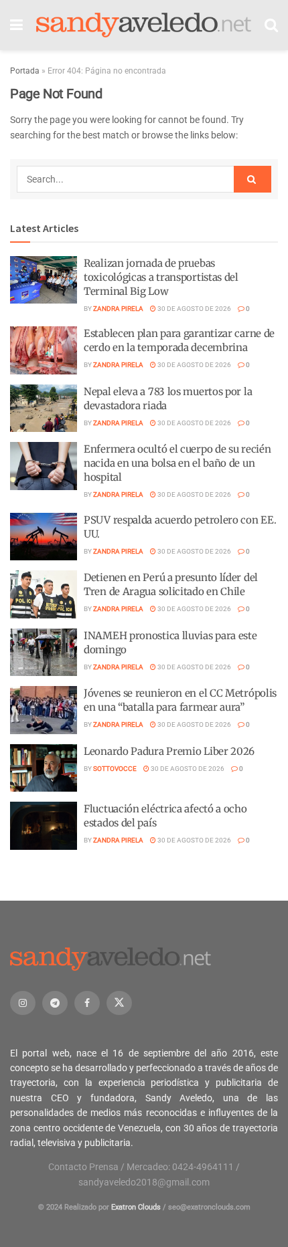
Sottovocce (115, 768)
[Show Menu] (16, 25)
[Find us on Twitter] (119, 1003)
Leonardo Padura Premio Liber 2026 (169, 751)
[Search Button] (271, 25)
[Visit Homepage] (143, 25)
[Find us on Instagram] (22, 1003)
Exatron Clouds (136, 1207)
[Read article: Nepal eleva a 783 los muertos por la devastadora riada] (43, 408)
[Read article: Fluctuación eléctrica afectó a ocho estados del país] (43, 826)
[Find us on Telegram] (55, 1003)
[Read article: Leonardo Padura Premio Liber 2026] (43, 768)
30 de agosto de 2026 (193, 308)
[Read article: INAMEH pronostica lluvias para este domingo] (43, 653)
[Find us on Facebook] (87, 1003)
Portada (25, 71)
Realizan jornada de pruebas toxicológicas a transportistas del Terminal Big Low (161, 277)
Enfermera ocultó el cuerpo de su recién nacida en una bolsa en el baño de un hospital (177, 463)
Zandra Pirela (118, 308)
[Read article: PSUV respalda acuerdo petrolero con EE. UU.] (43, 537)
